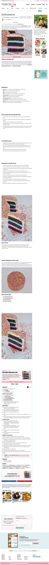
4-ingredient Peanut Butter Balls (16, 502)
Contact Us (26, 559)
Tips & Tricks (26, 556)
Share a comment (15, 17)
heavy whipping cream (10, 398)
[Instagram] (43, 0)
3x (30, 387)
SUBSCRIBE (35, 543)
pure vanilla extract (9, 397)
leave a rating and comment (14, 455)
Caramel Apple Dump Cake (7, 296)
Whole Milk (8, 391)
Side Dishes (3, 559)
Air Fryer (46, 8)
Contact (5, 563)
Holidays (3, 8)
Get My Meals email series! (43, 74)
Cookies (12, 8)
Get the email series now (7, 0)
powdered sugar (8, 396)
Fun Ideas (39, 4)
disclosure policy (20, 24)
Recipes (28, 4)
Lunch (10, 556)
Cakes (8, 8)
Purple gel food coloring (8, 399)
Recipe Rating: (18, 518)
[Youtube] (46, 0)
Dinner (10, 557)
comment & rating (11, 475)
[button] (35, 4)
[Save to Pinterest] (24, 481)
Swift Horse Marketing (43, 563)
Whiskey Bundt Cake (6, 299)
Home (2, 13)
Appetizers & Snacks (33, 8)
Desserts (10, 559)
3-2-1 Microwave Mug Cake (8, 298)
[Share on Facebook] (9, 481)
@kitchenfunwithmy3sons (9, 476)
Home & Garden (19, 559)
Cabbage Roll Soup (25, 501)
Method (33, 4)
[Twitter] (45, 0)
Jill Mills (6, 19)
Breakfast (3, 556)
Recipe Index (19, 556)
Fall (26, 8)
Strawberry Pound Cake (7, 301)
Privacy (8, 563)
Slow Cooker (40, 8)
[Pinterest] (42, 0)
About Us (38, 0)
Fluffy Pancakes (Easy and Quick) (6, 502)
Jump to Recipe (16, 22)
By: (4, 19)
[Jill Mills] (2, 19)
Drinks (23, 8)
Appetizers (3, 557)
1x (27, 387)
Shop (44, 4)
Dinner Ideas (17, 8)
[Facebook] (41, 0)
